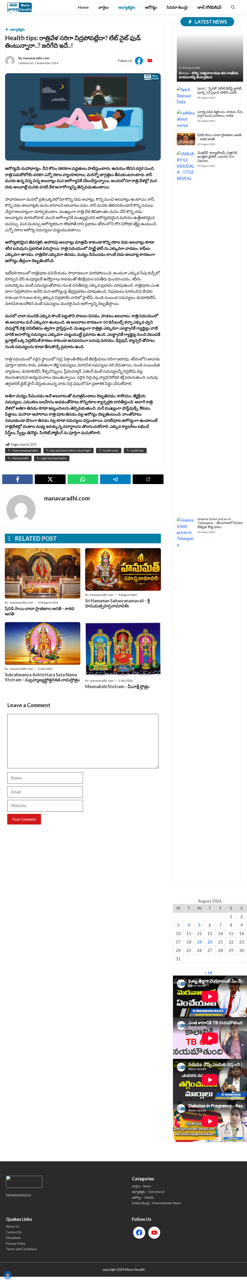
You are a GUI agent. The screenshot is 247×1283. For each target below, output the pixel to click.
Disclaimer (13, 1238)
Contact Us (14, 1232)
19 (199, 941)
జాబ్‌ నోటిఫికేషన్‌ (209, 7)
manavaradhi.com (36, 58)
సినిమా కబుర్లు (177, 7)
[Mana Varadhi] (19, 7)
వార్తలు (103, 7)
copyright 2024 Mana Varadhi (124, 1269)
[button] (233, 7)
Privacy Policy (16, 1243)
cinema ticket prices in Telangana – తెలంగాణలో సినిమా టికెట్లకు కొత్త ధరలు (220, 523)
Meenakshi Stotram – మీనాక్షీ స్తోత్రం (117, 686)
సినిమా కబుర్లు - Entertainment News (156, 1203)
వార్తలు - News (141, 1186)
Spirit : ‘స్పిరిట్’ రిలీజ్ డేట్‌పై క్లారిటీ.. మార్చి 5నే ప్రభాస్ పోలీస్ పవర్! (220, 90)
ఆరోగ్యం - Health (143, 1197)
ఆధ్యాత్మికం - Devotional (148, 1192)
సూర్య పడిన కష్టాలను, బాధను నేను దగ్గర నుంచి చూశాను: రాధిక (220, 114)
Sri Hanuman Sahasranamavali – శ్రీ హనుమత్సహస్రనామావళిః (117, 603)
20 (209, 941)
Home (83, 7)
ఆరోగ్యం (151, 7)
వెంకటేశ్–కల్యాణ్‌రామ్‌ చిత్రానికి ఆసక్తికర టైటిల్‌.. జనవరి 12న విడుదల (217, 157)
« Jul (208, 972)
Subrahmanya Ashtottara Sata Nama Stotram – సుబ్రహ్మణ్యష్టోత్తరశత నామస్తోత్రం (42, 677)
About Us (12, 1226)
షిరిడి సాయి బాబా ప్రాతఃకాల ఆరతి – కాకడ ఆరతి (39, 611)
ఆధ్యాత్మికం (126, 7)
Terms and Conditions (21, 1249)
